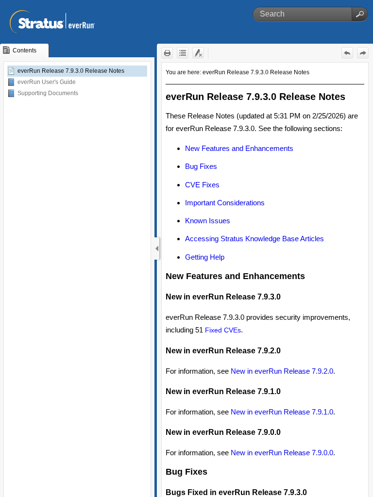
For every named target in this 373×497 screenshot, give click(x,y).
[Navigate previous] (347, 53)
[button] (360, 14)
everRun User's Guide (46, 82)
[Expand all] (182, 53)
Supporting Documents (47, 93)
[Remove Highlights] (198, 53)
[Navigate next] (363, 53)
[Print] (167, 53)
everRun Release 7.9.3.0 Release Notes (70, 70)
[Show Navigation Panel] (156, 248)
